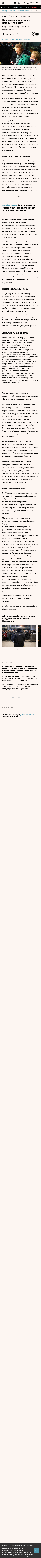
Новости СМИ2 (8, 707)
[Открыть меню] (37, 2)
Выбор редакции (8, 11)
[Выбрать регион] (24, 3)
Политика (14, 16)
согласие (19, 1550)
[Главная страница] (3, 3)
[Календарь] (15, 3)
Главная (5, 16)
